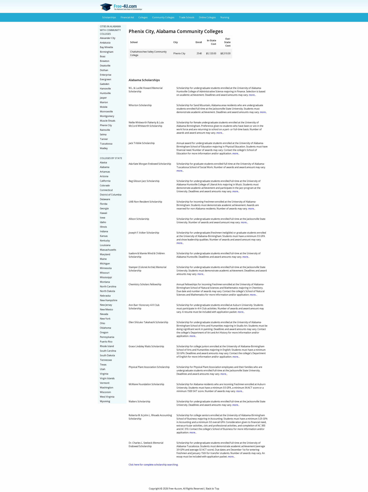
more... (252, 94)
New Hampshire (108, 300)
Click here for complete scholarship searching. (153, 464)
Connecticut (106, 190)
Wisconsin (105, 392)
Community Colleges (163, 17)
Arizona (104, 176)
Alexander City (107, 38)
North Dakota (107, 291)
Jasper (103, 97)
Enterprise (105, 74)
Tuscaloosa (106, 143)
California (105, 180)
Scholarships (109, 17)
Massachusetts (108, 249)
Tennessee (106, 360)
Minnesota (106, 268)
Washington (106, 387)
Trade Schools (186, 17)
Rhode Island (107, 346)
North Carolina (108, 286)
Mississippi (106, 277)
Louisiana (105, 245)
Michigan (105, 263)
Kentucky (105, 240)
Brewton (104, 61)
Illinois (103, 226)
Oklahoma (105, 327)
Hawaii (103, 213)
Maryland (105, 254)
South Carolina (108, 350)
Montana (105, 281)
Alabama (104, 167)
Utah (102, 369)
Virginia (104, 373)
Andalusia (105, 42)
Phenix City (106, 125)
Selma (103, 134)
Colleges (143, 17)
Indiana (104, 231)
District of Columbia (110, 194)
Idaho (103, 222)
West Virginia (107, 396)
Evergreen (105, 79)
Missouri (104, 272)
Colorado (105, 185)
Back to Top (212, 488)
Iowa (102, 217)
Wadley (104, 148)
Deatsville (105, 65)
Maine (103, 258)
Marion (104, 102)
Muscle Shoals (107, 120)
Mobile (103, 107)
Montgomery (107, 116)
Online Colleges (207, 17)
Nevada (104, 314)
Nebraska (105, 295)
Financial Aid (127, 17)
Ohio (102, 323)
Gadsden (104, 84)
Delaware (105, 199)
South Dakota (107, 355)
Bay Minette (106, 47)
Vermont (104, 383)
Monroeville (106, 111)
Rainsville (105, 129)
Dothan (104, 70)
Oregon (104, 332)
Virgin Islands (107, 378)
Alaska (103, 162)
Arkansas (105, 171)
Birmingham (106, 51)
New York (105, 318)
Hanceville (105, 88)
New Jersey (106, 304)
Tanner (104, 139)
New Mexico (106, 309)
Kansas (104, 236)
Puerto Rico (106, 341)
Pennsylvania (107, 337)
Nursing (224, 17)
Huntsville (105, 93)
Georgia (104, 208)
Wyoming (105, 401)
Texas (103, 364)
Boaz (102, 56)
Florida (103, 203)
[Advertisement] (181, 67)
